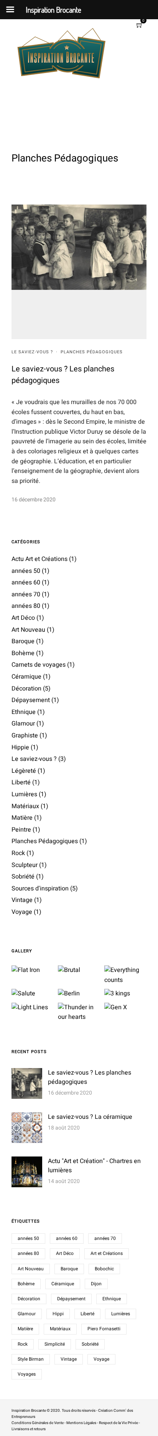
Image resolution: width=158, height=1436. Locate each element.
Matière (22, 817)
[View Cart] (140, 25)
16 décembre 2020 (34, 500)
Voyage (22, 912)
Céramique (26, 676)
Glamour (23, 723)
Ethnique (24, 712)
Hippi (58, 1313)
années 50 (26, 571)
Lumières (24, 794)
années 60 (26, 582)
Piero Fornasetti (103, 1328)
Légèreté (24, 770)
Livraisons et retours (29, 1429)
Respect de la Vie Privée (118, 1423)
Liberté (21, 782)
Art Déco (23, 617)
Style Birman (31, 1359)
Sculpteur (25, 865)
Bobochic (104, 1268)
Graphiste (25, 735)
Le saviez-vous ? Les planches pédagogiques (89, 1077)
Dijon (96, 1283)
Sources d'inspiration (40, 888)
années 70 (26, 594)
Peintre (21, 829)
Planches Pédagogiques (92, 352)
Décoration (26, 688)
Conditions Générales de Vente (38, 1423)
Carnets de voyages (39, 664)
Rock (18, 853)
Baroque (23, 641)
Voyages (27, 1374)
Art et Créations (107, 1253)
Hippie (20, 747)
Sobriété (23, 876)
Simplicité (54, 1344)
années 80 (26, 606)
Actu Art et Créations (39, 559)
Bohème (23, 653)
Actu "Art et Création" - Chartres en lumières (94, 1165)
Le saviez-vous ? (32, 352)
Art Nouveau (28, 629)
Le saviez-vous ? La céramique (90, 1117)
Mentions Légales (81, 1423)
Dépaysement (31, 700)
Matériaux (25, 806)
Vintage (22, 900)
